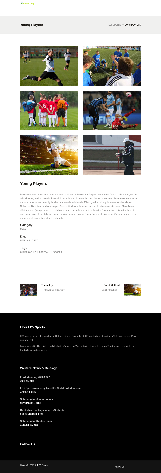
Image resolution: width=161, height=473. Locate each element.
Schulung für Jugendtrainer (36, 399)
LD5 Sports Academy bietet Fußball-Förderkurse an (50, 388)
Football (44, 252)
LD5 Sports (114, 25)
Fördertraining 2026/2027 (35, 377)
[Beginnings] (49, 110)
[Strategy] (112, 66)
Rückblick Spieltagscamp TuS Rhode (42, 410)
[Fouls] (112, 110)
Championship (28, 252)
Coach (23, 229)
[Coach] (112, 155)
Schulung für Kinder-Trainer (36, 421)
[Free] (49, 66)
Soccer (57, 252)
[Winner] (49, 155)
